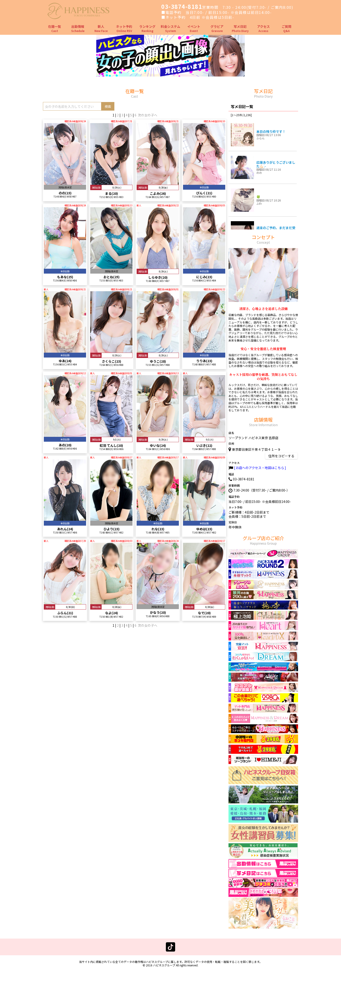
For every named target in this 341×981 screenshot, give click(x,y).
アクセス (263, 28)
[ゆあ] (65, 350)
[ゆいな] (158, 434)
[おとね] (111, 266)
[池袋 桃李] (263, 607)
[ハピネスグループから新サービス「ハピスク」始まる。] (170, 74)
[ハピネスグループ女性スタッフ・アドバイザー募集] (263, 839)
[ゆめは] (204, 518)
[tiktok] (170, 949)
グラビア (216, 28)
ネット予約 (124, 28)
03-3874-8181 (181, 6)
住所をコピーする (281, 456)
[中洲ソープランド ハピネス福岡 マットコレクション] (263, 731)
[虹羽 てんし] (111, 434)
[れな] (158, 518)
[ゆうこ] (158, 350)
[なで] (204, 602)
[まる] (111, 182)
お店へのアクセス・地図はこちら (260, 467)
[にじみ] (204, 266)
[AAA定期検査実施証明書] (263, 857)
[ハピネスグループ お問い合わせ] (263, 782)
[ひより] (111, 518)
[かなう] (158, 602)
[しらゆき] (158, 266)
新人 (101, 28)
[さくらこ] (111, 350)
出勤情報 (77, 28)
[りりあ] (204, 350)
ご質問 (286, 28)
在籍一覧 (54, 28)
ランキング (147, 28)
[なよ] (111, 602)
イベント (193, 28)
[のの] (65, 182)
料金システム (170, 28)
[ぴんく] (204, 182)
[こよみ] (158, 182)
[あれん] (65, 518)
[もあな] (65, 266)
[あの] (65, 434)
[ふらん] (65, 602)
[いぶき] (204, 434)
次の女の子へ (147, 115)
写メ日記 (240, 28)
